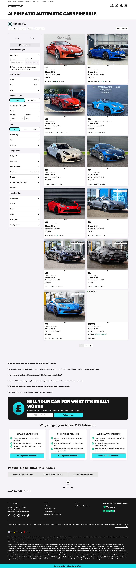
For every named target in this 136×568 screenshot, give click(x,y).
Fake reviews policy (94, 524)
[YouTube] (23, 516)
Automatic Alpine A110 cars (83, 474)
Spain (27, 532)
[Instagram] (18, 516)
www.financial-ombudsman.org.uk (114, 554)
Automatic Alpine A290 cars (23, 474)
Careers (77, 503)
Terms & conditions (39, 524)
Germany (19, 532)
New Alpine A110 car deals (27, 456)
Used (14, 1)
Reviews (50, 1)
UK (11, 532)
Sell (34, 1)
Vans (38, 1)
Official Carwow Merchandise (52, 514)
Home (10, 491)
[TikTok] (28, 516)
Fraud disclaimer (67, 524)
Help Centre (12, 503)
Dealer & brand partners (82, 506)
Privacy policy (84, 524)
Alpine (15, 491)
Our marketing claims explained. (18, 542)
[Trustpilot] (115, 508)
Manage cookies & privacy (53, 524)
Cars (17, 38)
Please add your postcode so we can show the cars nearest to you (24, 68)
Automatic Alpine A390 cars (53, 474)
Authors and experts (49, 508)
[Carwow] (15, 6)
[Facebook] (9, 516)
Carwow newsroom (49, 511)
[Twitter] (14, 516)
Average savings (12, 544)
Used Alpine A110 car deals (68, 456)
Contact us (47, 506)
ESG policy (76, 524)
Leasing (21, 1)
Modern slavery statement (108, 524)
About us (46, 503)
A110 (20, 491)
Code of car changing (121, 527)
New (9, 1)
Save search (26, 45)
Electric (28, 1)
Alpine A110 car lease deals (108, 456)
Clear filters (13, 29)
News (44, 1)
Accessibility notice (122, 524)
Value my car (68, 415)
